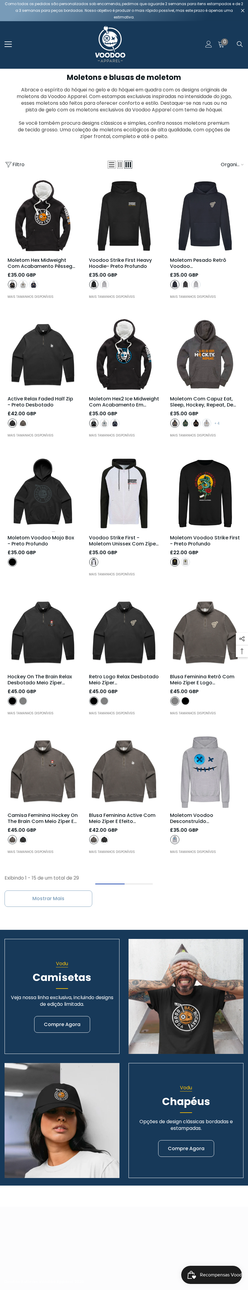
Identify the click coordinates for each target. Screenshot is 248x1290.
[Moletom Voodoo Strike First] (205, 493)
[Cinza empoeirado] (23, 284)
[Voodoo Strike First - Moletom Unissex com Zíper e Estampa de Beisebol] (124, 493)
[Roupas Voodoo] (186, 996)
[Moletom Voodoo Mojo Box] (43, 493)
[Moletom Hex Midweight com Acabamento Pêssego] (43, 216)
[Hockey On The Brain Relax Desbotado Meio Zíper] (43, 632)
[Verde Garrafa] (185, 423)
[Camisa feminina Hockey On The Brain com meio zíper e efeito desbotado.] (43, 771)
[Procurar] (239, 44)
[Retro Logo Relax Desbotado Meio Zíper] (124, 632)
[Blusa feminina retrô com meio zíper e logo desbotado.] (205, 632)
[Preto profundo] (93, 284)
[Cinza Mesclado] (104, 284)
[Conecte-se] (208, 44)
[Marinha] (33, 284)
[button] (112, 165)
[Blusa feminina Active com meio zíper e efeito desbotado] (124, 771)
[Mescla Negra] (174, 423)
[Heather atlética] (174, 839)
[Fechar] (242, 10)
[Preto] (12, 284)
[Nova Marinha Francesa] (174, 284)
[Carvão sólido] (185, 284)
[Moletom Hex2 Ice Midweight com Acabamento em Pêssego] (124, 355)
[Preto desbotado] (12, 423)
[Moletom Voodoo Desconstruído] (205, 771)
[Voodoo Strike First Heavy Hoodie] (124, 216)
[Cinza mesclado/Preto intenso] (93, 562)
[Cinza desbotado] (23, 423)
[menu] (8, 44)
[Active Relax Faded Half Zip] (43, 355)
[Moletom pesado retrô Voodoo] (205, 216)
